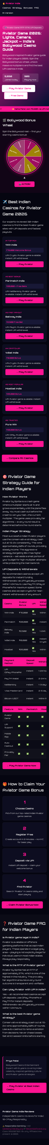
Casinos (7, 8)
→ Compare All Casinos (20, 458)
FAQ (36, 8)
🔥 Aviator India (11, 3)
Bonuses (28, 8)
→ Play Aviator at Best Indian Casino (23, 1088)
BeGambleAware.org (36, 1129)
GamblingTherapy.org (13, 1129)
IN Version (8, 13)
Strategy (17, 8)
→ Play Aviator (24, 264)
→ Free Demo (15, 95)
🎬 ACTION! (24, 184)
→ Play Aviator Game (18, 88)
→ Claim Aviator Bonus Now (22, 905)
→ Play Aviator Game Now (21, 765)
